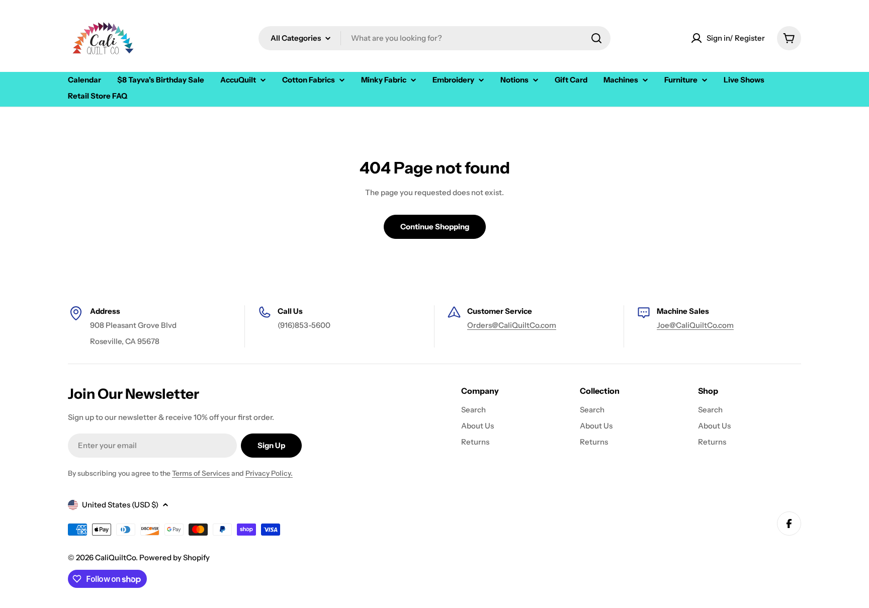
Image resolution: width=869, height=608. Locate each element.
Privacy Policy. (269, 473)
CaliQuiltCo (115, 557)
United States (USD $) (120, 504)
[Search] (596, 38)
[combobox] (434, 38)
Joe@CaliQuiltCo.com (695, 325)
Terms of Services (201, 473)
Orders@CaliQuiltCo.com (511, 325)
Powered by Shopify (174, 557)
